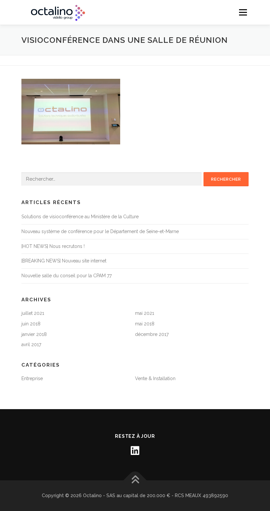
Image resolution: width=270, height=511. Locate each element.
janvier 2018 (34, 334)
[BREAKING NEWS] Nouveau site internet (63, 260)
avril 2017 (31, 344)
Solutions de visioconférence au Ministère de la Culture (80, 216)
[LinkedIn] (135, 451)
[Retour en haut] (135, 480)
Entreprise (32, 378)
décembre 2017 (152, 334)
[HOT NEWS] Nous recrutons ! (53, 246)
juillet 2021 (32, 313)
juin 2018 (30, 323)
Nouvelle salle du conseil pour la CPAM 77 (66, 275)
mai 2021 (144, 313)
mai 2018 (144, 323)
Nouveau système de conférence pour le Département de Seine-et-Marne (100, 231)
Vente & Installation (155, 378)
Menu (242, 12)
